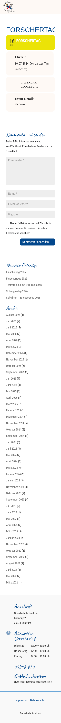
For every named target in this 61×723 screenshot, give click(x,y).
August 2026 (13, 315)
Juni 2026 (11, 327)
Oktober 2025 (13, 365)
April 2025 (11, 397)
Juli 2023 (11, 506)
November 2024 (15, 423)
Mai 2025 (11, 391)
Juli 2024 (11, 442)
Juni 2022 (11, 569)
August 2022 (13, 563)
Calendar (29, 82)
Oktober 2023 (13, 493)
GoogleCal (29, 86)
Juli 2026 (11, 321)
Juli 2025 (11, 378)
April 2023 (11, 525)
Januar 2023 (13, 538)
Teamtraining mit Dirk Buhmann (24, 285)
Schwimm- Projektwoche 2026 (23, 297)
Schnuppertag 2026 (17, 291)
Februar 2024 (13, 474)
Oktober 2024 (13, 429)
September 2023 (15, 499)
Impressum (21, 700)
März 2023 (12, 531)
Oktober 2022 (13, 550)
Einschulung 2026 (16, 272)
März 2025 (12, 404)
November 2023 (15, 487)
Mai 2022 (11, 576)
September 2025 (15, 372)
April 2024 (11, 461)
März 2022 (12, 582)
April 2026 (11, 340)
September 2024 (15, 435)
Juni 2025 (11, 385)
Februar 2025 (13, 410)
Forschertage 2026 (16, 278)
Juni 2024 (11, 448)
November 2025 (15, 359)
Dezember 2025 (15, 353)
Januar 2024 (13, 480)
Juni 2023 (11, 512)
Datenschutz (37, 700)
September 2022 (15, 557)
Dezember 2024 (15, 416)
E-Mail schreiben (30, 676)
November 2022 (15, 544)
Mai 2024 (11, 455)
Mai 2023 (11, 518)
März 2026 (12, 346)
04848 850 (24, 666)
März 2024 (12, 467)
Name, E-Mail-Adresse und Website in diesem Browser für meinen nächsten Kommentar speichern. (28, 228)
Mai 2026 (11, 334)
